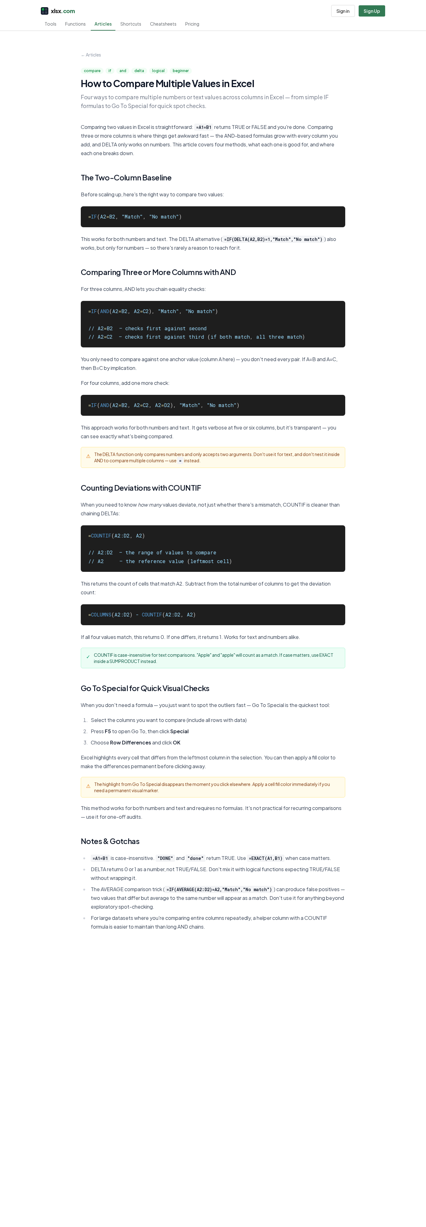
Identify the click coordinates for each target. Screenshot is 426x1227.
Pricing (192, 24)
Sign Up (372, 11)
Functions (75, 24)
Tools (50, 24)
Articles (103, 24)
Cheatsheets (163, 24)
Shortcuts (130, 24)
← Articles (91, 54)
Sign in (343, 11)
